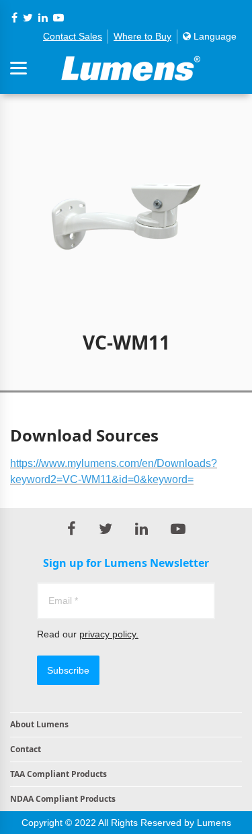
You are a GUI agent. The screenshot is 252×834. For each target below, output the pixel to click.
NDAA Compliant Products (63, 798)
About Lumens (39, 724)
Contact (25, 749)
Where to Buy (142, 36)
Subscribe (68, 670)
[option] (126, 209)
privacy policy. (108, 634)
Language (214, 36)
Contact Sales (72, 36)
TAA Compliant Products (58, 774)
